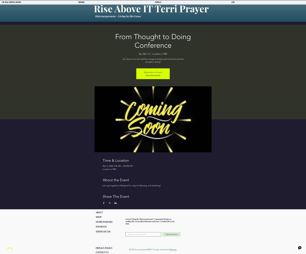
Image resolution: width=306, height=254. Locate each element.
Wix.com (173, 249)
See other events (153, 75)
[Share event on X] (110, 203)
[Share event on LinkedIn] (115, 203)
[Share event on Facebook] (104, 203)
